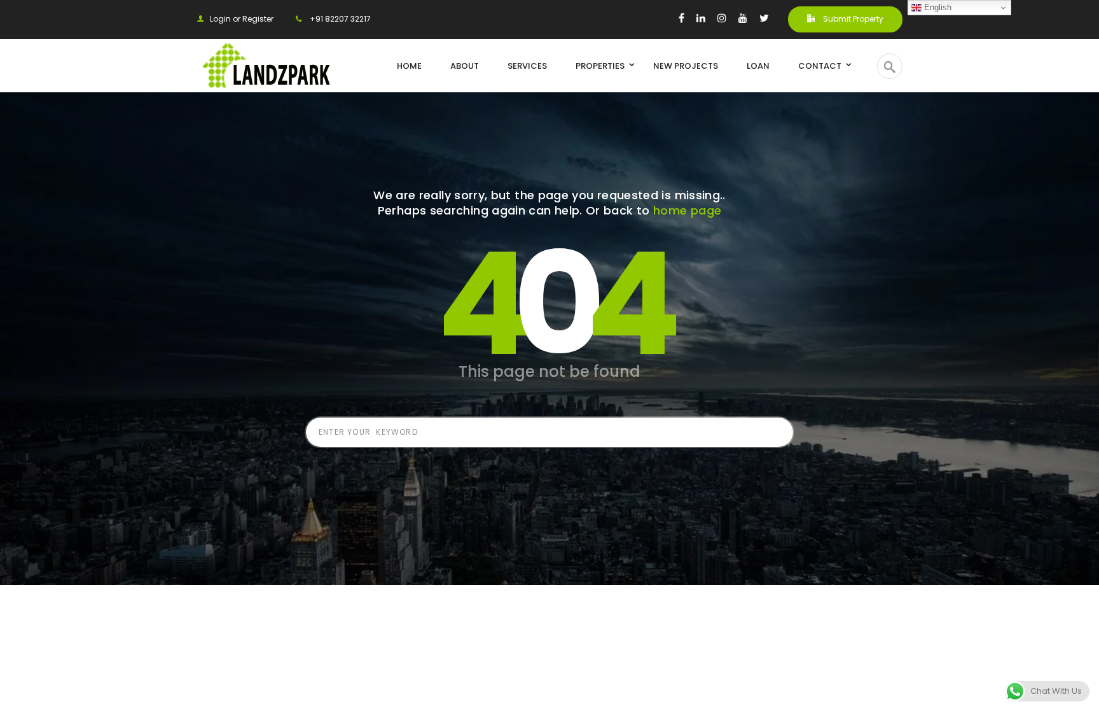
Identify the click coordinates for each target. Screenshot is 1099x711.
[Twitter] (764, 18)
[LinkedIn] (700, 18)
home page (687, 210)
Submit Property (852, 18)
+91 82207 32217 (339, 18)
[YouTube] (742, 18)
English (936, 7)
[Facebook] (681, 18)
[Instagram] (721, 18)
